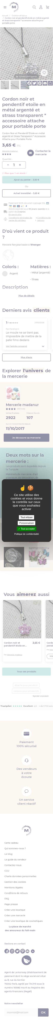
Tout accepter (27, 529)
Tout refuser (26, 517)
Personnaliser (26, 523)
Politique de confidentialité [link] (26, 534)
